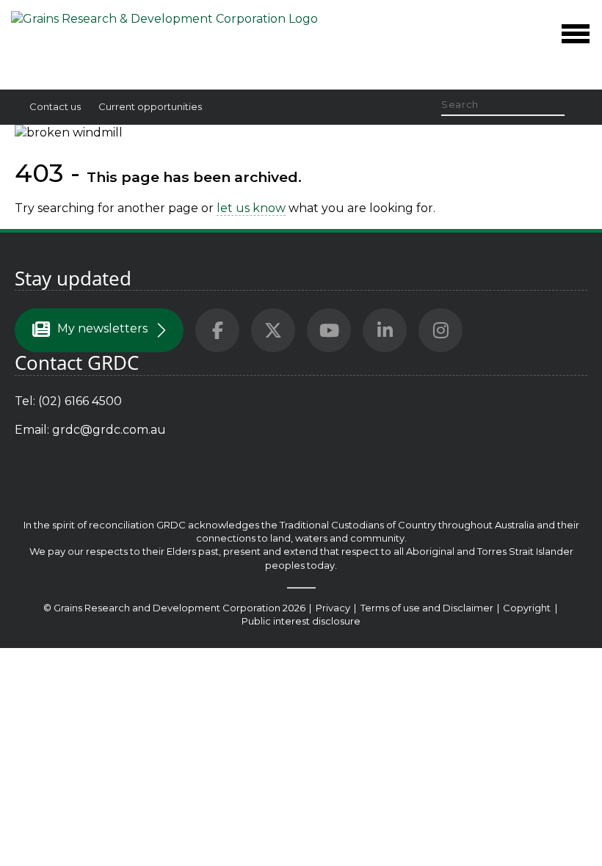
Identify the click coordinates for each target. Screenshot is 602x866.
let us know (251, 208)
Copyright (528, 608)
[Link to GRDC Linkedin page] (385, 330)
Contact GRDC (77, 363)
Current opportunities (150, 106)
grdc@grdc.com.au (109, 430)
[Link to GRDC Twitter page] (273, 330)
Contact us (55, 106)
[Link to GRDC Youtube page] (329, 330)
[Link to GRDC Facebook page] (217, 330)
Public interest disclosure (301, 621)
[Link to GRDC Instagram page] (440, 330)
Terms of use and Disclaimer (426, 608)
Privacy (334, 608)
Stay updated (73, 278)
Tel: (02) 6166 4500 (68, 401)
